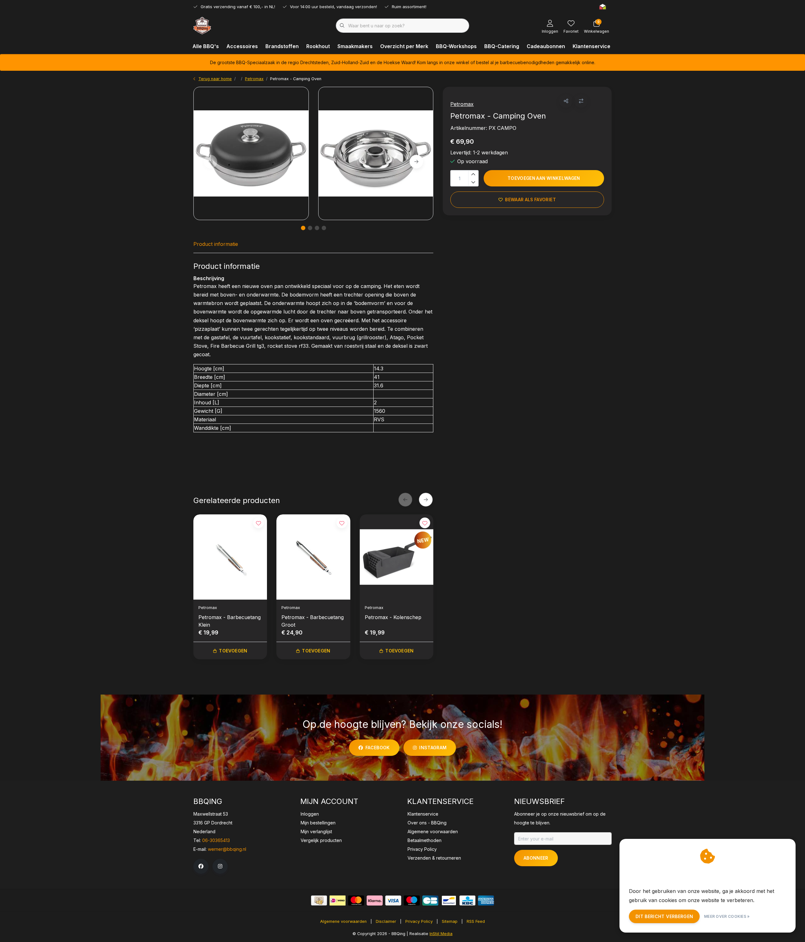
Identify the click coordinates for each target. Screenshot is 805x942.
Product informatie (215, 244)
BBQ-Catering (501, 46)
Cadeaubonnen (546, 46)
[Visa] (393, 900)
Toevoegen (233, 650)
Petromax (462, 104)
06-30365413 (216, 840)
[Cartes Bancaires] (430, 900)
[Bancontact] (449, 900)
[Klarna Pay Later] (375, 900)
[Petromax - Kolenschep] (396, 556)
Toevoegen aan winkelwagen (544, 178)
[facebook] (200, 866)
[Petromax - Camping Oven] (251, 153)
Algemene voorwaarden (343, 921)
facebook (377, 747)
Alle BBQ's (205, 46)
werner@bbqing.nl (227, 849)
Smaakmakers (355, 46)
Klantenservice (591, 46)
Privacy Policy (419, 921)
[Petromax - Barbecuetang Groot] (313, 556)
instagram (433, 747)
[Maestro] (412, 900)
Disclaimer (386, 921)
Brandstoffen (282, 46)
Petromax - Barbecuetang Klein (229, 621)
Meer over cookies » (727, 916)
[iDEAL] (338, 900)
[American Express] (486, 900)
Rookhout (318, 46)
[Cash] (319, 900)
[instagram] (220, 866)
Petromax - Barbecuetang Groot (312, 621)
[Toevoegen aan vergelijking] (581, 101)
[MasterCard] (356, 900)
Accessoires (242, 46)
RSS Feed (476, 921)
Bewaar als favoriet (530, 199)
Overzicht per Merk (404, 46)
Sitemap (450, 921)
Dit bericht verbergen (664, 916)
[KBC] (467, 900)
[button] (566, 101)
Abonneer (536, 858)
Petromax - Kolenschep (393, 617)
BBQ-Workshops (456, 46)
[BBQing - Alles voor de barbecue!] (202, 25)
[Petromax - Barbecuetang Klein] (230, 556)
